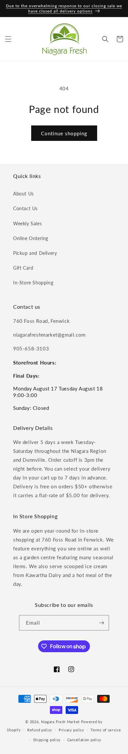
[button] (8, 39)
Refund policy (39, 730)
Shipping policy (47, 740)
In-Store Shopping (33, 282)
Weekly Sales (27, 223)
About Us (23, 193)
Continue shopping (64, 133)
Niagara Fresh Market (60, 722)
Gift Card (23, 268)
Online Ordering (30, 238)
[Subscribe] (101, 623)
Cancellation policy (84, 740)
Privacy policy (71, 730)
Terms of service (106, 730)
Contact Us (25, 208)
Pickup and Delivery (35, 253)
